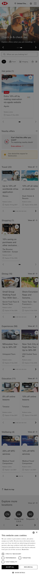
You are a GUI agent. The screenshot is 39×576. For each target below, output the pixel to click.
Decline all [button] (28, 567)
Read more (25, 549)
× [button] (36, 532)
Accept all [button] (10, 567)
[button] (19, 572)
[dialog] (19, 288)
